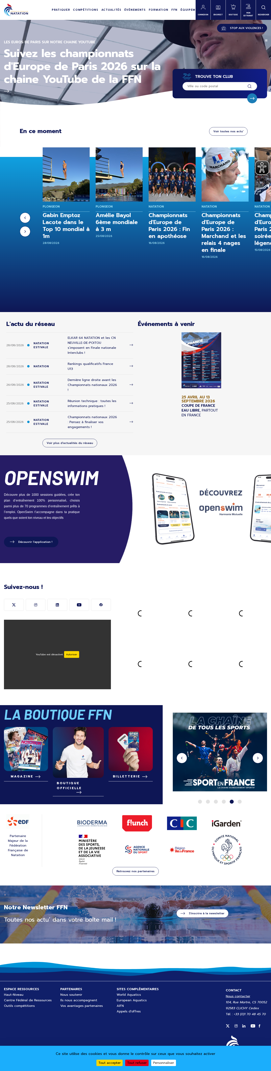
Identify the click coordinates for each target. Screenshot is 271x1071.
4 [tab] (224, 802)
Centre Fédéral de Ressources (28, 1000)
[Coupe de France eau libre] (201, 375)
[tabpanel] (220, 752)
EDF (18, 821)
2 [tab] (208, 802)
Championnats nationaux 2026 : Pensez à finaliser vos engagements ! (92, 422)
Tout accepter (109, 1062)
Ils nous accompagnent (78, 1000)
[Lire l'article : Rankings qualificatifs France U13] (131, 366)
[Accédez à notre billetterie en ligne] (131, 749)
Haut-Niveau (13, 995)
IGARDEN (227, 823)
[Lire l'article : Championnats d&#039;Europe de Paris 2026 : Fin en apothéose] (172, 174)
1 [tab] (200, 802)
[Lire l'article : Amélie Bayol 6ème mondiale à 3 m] (119, 174)
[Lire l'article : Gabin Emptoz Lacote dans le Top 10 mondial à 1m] (66, 174)
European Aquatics (132, 1000)
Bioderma (92, 823)
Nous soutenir (71, 995)
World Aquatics (129, 995)
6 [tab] (240, 802)
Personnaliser (163, 1062)
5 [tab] (232, 802)
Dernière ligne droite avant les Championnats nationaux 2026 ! (92, 385)
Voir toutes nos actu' (228, 131)
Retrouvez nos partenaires (135, 871)
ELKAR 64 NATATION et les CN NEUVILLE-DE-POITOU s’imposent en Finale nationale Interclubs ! (92, 345)
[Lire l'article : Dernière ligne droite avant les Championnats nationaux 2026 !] (131, 385)
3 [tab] (216, 802)
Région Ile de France (182, 849)
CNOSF (227, 850)
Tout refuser (137, 1062)
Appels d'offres (129, 1011)
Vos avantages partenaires (81, 1006)
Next (25, 231)
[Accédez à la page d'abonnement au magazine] (26, 749)
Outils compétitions (19, 1006)
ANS (137, 850)
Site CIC (182, 823)
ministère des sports (92, 849)
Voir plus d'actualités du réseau (70, 443)
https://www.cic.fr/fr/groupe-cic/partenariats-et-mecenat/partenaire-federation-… (220, 752)
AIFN (120, 1006)
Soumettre (252, 98)
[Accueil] (16, 10)
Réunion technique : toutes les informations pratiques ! (92, 403)
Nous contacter (238, 996)
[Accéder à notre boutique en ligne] (78, 752)
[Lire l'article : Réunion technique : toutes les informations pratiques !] (131, 403)
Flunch (137, 823)
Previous (25, 218)
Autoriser (71, 654)
